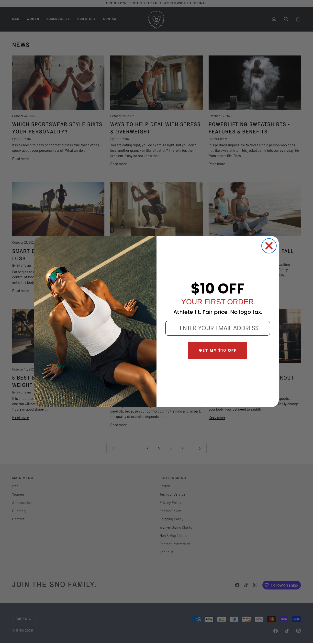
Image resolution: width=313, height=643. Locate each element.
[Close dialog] (269, 246)
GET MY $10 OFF (218, 350)
